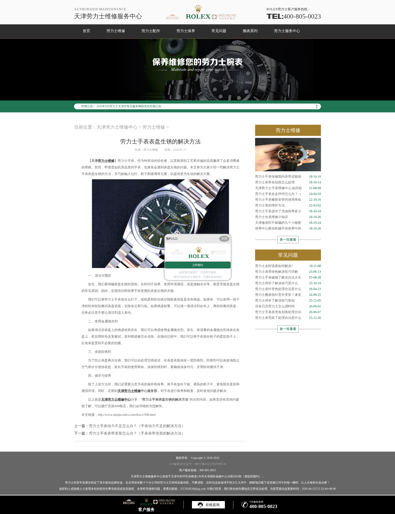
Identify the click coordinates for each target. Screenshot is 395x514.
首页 (86, 31)
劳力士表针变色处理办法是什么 (288, 289)
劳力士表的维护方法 (288, 205)
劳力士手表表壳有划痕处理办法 (288, 312)
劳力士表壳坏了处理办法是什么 (288, 317)
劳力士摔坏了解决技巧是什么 (288, 283)
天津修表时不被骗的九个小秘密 (288, 222)
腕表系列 (250, 31)
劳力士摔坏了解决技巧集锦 (288, 300)
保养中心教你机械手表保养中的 (288, 228)
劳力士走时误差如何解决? (288, 266)
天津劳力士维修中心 (117, 127)
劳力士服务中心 (287, 31)
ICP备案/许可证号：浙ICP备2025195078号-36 (197, 464)
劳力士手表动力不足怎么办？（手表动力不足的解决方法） (137, 426)
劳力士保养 (186, 31)
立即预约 (197, 265)
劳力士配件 (151, 31)
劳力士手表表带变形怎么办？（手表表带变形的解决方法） (137, 433)
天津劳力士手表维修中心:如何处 (288, 188)
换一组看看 (288, 239)
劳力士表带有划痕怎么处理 (288, 182)
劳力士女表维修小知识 (288, 217)
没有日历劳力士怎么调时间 (288, 306)
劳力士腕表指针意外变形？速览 (288, 294)
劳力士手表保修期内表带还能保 (288, 176)
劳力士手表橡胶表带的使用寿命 (288, 199)
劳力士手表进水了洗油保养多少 (288, 211)
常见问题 (218, 31)
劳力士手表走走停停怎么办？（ (288, 194)
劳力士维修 (116, 31)
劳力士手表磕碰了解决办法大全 (288, 277)
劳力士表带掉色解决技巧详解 (288, 271)
